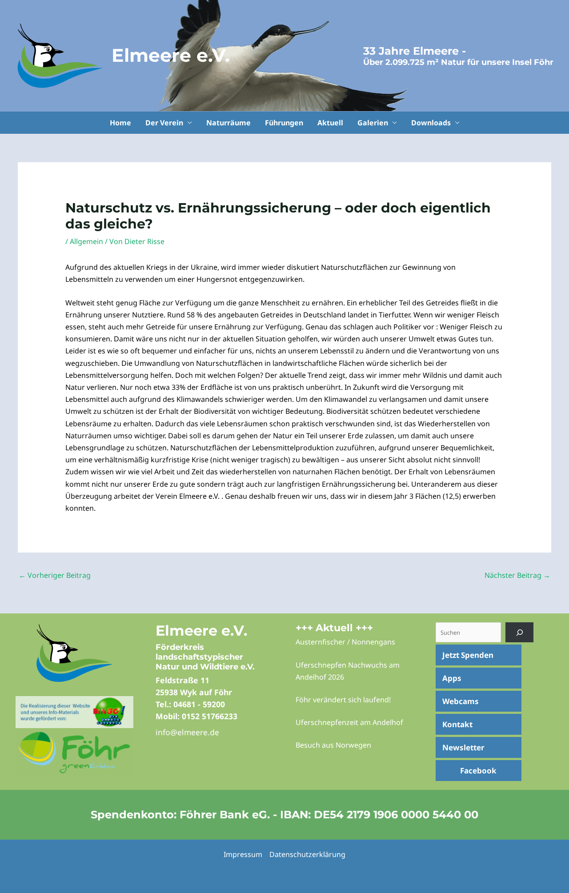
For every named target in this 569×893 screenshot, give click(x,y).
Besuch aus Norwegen (333, 745)
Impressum (243, 854)
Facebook (478, 770)
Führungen (284, 123)
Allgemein (86, 241)
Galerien (372, 123)
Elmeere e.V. (171, 55)
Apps (451, 678)
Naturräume (228, 123)
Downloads (431, 123)
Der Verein (164, 123)
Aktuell (330, 123)
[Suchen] (519, 632)
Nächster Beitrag (517, 575)
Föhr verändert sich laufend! (343, 700)
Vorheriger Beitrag (55, 575)
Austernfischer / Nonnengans (345, 642)
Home (120, 123)
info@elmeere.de (187, 732)
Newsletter (463, 747)
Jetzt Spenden (467, 655)
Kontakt (457, 724)
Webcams (460, 701)
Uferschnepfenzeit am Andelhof (349, 722)
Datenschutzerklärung (307, 854)
